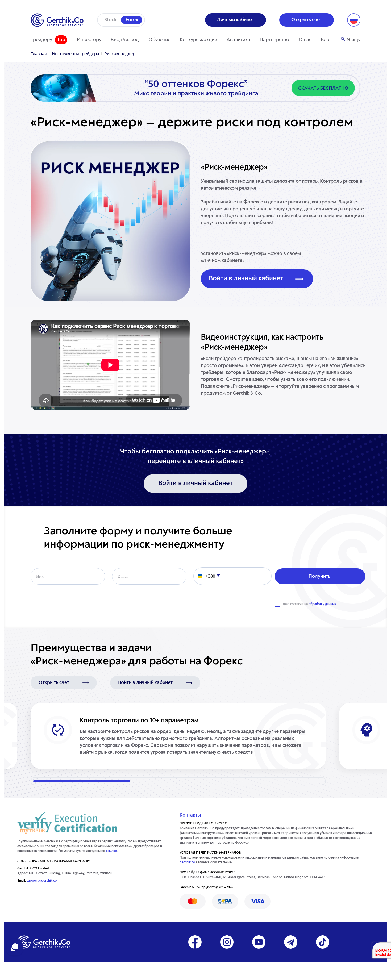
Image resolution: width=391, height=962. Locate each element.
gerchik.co (187, 862)
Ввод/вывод (125, 40)
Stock (110, 20)
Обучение (159, 40)
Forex (132, 20)
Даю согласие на (309, 604)
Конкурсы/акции (198, 40)
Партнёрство (274, 40)
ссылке (111, 851)
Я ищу (353, 40)
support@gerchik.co (42, 880)
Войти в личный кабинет (246, 279)
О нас (305, 40)
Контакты (190, 815)
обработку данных (322, 604)
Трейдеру (41, 40)
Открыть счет (54, 682)
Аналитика (238, 40)
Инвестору (89, 40)
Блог (326, 40)
